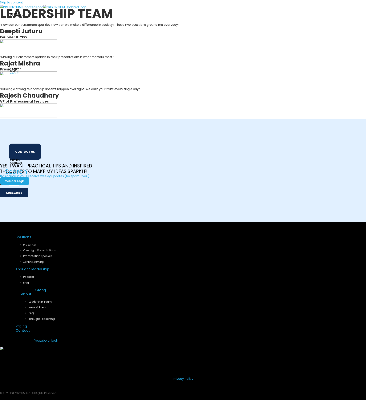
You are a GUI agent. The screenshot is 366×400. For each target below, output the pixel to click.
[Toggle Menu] (32, 21)
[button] (25, 16)
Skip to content (11, 2)
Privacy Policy (183, 379)
